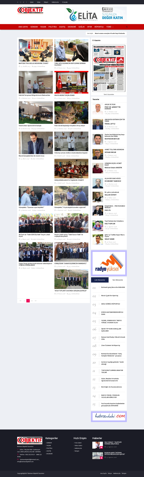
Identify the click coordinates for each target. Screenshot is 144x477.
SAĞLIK (82, 27)
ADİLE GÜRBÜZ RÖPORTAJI (110, 304)
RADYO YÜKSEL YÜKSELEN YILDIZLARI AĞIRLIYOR (110, 396)
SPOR (89, 27)
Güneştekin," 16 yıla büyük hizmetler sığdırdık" (70, 207)
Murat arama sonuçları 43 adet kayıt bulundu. (110, 33)
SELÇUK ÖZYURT (111, 195)
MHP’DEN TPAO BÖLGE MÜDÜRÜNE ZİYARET (33, 63)
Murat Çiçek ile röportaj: (109, 296)
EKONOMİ (72, 27)
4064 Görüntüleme (73, 183)
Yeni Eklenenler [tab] (117, 280)
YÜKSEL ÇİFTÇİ (110, 124)
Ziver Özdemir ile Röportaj (110, 345)
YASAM (43, 27)
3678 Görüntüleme (75, 210)
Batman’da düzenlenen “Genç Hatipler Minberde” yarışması (111, 355)
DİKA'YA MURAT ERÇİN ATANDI (64, 95)
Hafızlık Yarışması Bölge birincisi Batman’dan (34, 95)
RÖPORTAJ (99, 27)
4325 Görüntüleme (73, 266)
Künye (110, 473)
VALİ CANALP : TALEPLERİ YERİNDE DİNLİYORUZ (113, 443)
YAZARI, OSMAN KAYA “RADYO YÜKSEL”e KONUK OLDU (111, 321)
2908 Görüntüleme (75, 128)
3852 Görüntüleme (38, 268)
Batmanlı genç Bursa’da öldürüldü (113, 287)
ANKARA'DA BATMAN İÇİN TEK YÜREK (115, 120)
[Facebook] (26, 2)
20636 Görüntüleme (38, 239)
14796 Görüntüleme (74, 239)
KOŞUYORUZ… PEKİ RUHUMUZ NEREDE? (115, 206)
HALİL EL (108, 210)
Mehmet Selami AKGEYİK (113, 167)
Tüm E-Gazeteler (109, 94)
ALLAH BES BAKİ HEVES (113, 178)
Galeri (31, 2)
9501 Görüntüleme (112, 144)
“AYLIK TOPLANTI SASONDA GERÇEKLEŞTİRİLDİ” (70, 291)
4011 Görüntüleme (39, 98)
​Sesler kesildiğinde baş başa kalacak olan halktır (114, 135)
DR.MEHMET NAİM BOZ (113, 181)
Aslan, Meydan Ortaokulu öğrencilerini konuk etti (110, 380)
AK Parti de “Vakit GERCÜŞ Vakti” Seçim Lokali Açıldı (34, 235)
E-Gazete (65, 2)
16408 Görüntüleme (113, 172)
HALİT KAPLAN (110, 224)
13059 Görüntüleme (39, 128)
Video (38, 2)
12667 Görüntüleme (38, 159)
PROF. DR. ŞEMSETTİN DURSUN (112, 108)
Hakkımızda (55, 2)
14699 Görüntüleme (39, 66)
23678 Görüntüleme (113, 186)
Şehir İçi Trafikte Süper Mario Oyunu (115, 235)
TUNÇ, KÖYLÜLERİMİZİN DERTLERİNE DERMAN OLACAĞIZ (69, 64)
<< (20, 301)
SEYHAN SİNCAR (110, 152)
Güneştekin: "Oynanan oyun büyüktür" (31, 207)
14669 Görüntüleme (113, 113)
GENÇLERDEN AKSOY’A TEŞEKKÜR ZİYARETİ (69, 180)
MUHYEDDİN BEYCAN (112, 139)
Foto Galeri (78, 443)
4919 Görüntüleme (73, 68)
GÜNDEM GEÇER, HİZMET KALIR (113, 164)
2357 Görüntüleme (112, 215)
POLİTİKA (53, 27)
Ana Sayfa (23, 27)
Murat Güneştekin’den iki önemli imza (31, 156)
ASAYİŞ (62, 27)
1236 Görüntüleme (112, 228)
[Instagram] (20, 2)
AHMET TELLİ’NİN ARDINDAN (114, 149)
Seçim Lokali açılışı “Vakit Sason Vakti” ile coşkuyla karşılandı (68, 235)
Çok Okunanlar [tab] (100, 280)
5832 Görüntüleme (73, 156)
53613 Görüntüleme (112, 244)
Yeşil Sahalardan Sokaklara (114, 221)
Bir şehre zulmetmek (112, 192)
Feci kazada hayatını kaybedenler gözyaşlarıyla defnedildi (113, 404)
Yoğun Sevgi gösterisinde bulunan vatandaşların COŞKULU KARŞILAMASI (35, 264)
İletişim (46, 2)
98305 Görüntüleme (113, 200)
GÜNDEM (34, 27)
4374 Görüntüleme (73, 294)
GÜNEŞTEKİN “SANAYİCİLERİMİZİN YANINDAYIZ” (70, 263)
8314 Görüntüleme (74, 98)
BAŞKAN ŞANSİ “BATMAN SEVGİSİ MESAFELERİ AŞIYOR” (114, 453)
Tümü (108, 27)
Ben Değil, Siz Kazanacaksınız (111, 387)
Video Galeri (78, 445)
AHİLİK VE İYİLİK (110, 104)
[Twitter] (23, 2)
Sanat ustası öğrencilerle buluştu (30, 125)
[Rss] (17, 2)
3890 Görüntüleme (39, 210)
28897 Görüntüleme (113, 128)
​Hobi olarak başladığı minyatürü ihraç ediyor (69, 125)
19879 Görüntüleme (113, 157)
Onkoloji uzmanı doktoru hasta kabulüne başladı (70, 153)
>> (35, 301)
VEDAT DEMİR (109, 239)
